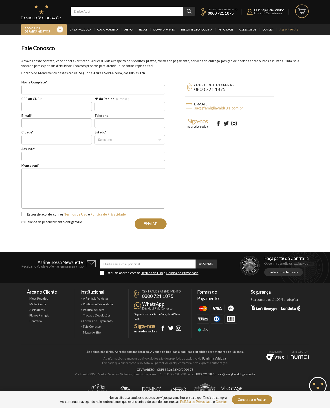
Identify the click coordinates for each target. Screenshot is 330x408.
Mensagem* (30, 165)
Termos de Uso (75, 214)
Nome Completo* (34, 82)
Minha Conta (37, 304)
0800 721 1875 (221, 13)
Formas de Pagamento (98, 321)
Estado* (100, 132)
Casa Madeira (107, 29)
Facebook (218, 123)
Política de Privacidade (108, 214)
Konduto (290, 307)
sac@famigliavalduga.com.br (218, 108)
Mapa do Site (92, 332)
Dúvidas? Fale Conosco (157, 308)
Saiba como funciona (283, 272)
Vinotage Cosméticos (232, 389)
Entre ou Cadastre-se (268, 13)
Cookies (221, 402)
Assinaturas (288, 29)
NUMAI (300, 357)
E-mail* (26, 116)
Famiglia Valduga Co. (41, 11)
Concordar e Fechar (252, 399)
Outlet (268, 29)
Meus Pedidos (38, 298)
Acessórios (248, 29)
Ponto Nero (178, 389)
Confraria (35, 321)
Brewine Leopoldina (196, 29)
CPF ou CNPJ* (31, 99)
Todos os (37, 30)
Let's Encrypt (264, 307)
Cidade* (27, 132)
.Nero (128, 29)
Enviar (151, 223)
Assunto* (28, 149)
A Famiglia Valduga (95, 298)
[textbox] (127, 11)
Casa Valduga (80, 29)
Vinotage (225, 29)
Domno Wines (164, 29)
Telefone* (102, 116)
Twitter (226, 123)
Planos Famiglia (39, 315)
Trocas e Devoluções (96, 315)
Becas (143, 29)
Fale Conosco (92, 326)
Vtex (275, 357)
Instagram (234, 123)
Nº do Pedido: (112, 99)
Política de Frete (93, 310)
